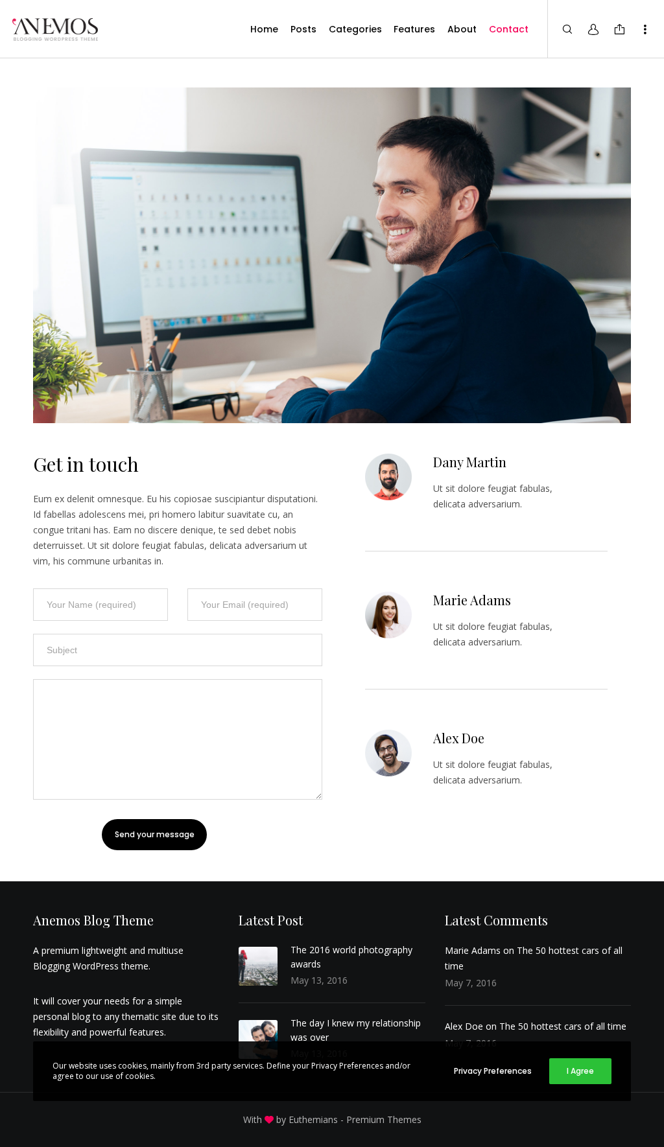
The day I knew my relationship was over (355, 1030)
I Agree (580, 1070)
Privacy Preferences (493, 1070)
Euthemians (313, 1119)
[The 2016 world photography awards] (258, 966)
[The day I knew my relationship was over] (258, 1039)
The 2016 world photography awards (351, 957)
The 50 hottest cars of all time (562, 1026)
